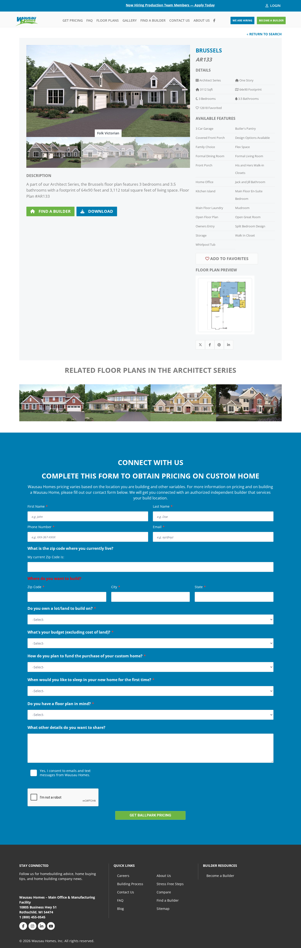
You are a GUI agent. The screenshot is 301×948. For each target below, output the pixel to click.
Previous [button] (27, 400)
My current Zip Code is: (46, 557)
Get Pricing (73, 20)
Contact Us (179, 20)
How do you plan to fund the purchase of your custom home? (87, 656)
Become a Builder (220, 875)
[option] (108, 91)
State (200, 587)
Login (275, 5)
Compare (164, 892)
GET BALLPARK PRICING (150, 815)
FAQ (89, 20)
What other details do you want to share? (66, 728)
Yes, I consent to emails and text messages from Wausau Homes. (65, 773)
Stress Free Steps (170, 884)
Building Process (130, 884)
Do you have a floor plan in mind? (61, 704)
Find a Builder (153, 20)
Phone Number (41, 527)
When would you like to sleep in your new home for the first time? (91, 680)
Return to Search (265, 34)
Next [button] (273, 400)
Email (159, 527)
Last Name (163, 506)
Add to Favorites (228, 258)
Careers (123, 875)
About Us (202, 20)
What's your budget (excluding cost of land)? (71, 633)
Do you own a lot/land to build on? (62, 609)
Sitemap (163, 908)
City (115, 587)
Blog (120, 908)
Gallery (130, 20)
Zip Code (36, 587)
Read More (37, 782)
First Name (38, 506)
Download (100, 211)
